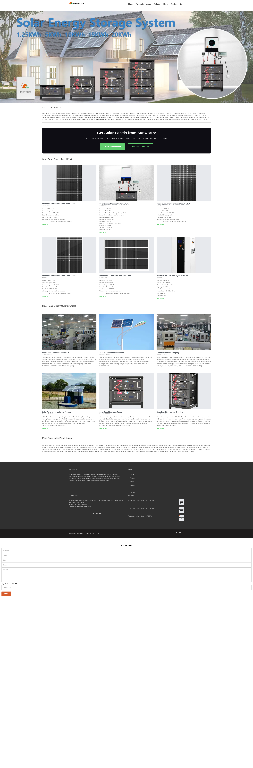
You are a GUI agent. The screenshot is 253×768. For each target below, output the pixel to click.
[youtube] (183, 532)
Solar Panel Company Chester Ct (55, 353)
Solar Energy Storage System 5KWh (114, 204)
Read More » (45, 224)
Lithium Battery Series (107, 119)
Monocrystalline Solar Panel (91, 119)
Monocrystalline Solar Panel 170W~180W (59, 276)
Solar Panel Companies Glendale (170, 412)
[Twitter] (97, 513)
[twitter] (180, 532)
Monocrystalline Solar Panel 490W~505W (173, 204)
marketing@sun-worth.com (82, 507)
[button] (2, 58)
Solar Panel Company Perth (110, 412)
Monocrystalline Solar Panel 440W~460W (59, 204)
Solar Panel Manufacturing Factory (56, 412)
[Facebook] (94, 513)
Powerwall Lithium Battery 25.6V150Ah (172, 276)
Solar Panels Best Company (168, 353)
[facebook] (176, 532)
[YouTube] (100, 513)
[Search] (181, 4)
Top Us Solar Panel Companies (111, 353)
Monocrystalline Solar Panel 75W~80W (115, 276)
